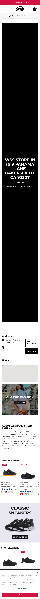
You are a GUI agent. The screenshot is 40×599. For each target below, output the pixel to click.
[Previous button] (3, 2)
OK (20, 595)
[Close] (37, 572)
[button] (20, 16)
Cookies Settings (20, 589)
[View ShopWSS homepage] (20, 9)
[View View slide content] (20, 522)
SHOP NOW (31, 351)
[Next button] (36, 2)
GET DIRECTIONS (31, 343)
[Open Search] (29, 9)
